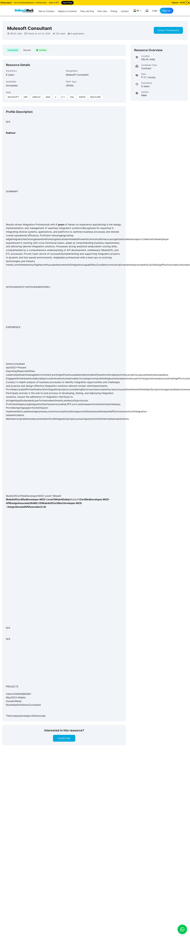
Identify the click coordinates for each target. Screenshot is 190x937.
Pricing (114, 11)
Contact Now (64, 738)
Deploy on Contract (67, 11)
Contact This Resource (168, 30)
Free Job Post (87, 11)
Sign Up (166, 10)
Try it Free (67, 2)
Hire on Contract (46, 11)
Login (154, 10)
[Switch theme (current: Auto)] (147, 10)
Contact (125, 11)
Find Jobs (102, 11)
